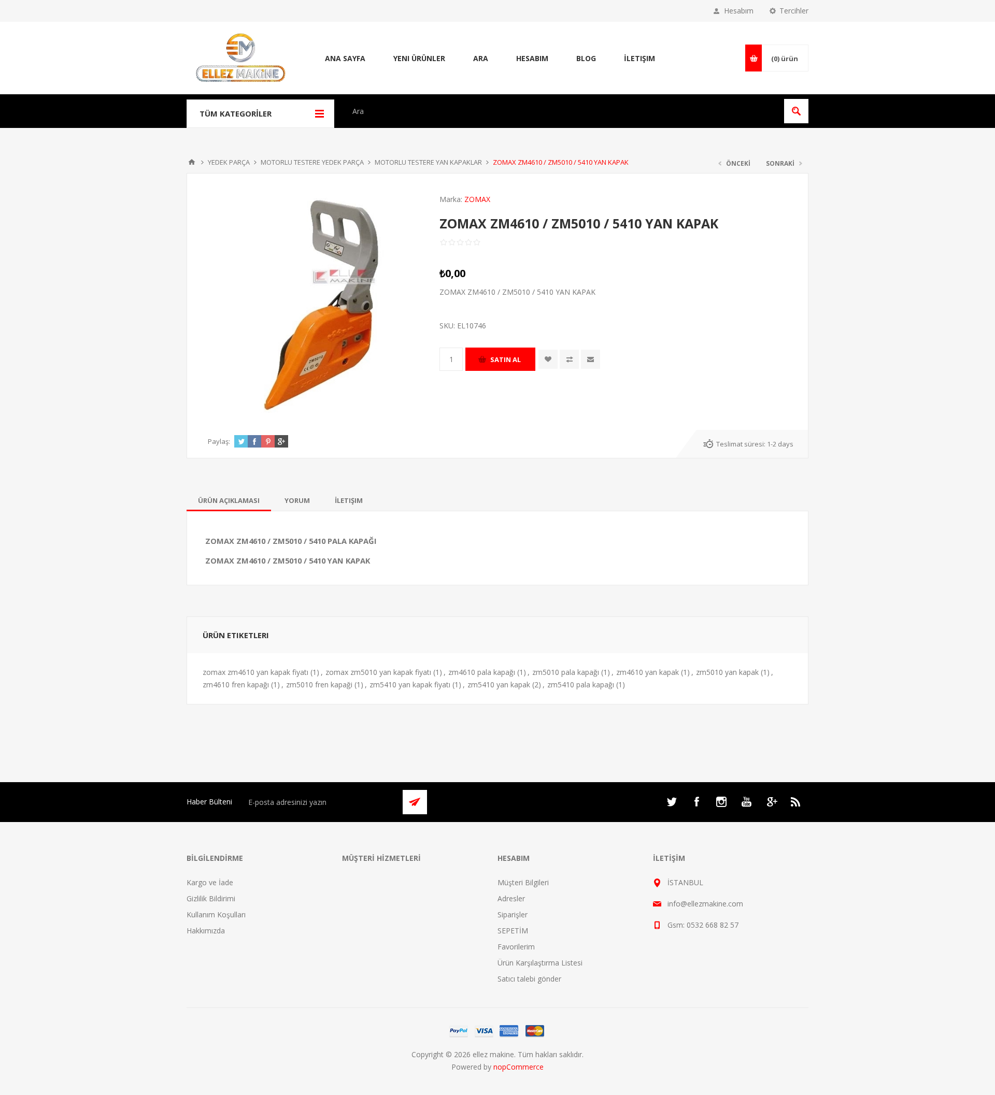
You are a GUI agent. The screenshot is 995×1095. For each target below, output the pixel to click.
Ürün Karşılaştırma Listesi (539, 963)
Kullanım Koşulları (216, 914)
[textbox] (562, 111)
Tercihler (793, 11)
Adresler (511, 898)
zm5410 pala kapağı (580, 684)
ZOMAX (477, 199)
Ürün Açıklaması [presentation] (229, 500)
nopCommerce (518, 1067)
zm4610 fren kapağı (236, 684)
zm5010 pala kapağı (565, 672)
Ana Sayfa (345, 58)
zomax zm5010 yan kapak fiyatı (378, 672)
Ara (480, 58)
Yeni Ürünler (419, 58)
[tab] (229, 500)
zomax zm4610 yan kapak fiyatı (255, 672)
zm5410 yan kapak (498, 684)
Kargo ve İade (210, 882)
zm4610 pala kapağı (481, 672)
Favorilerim (516, 947)
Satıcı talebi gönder (529, 979)
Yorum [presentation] (297, 500)
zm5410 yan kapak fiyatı (409, 684)
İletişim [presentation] (349, 500)
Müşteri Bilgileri (523, 882)
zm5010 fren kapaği (319, 684)
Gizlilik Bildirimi (211, 898)
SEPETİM (512, 930)
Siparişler (512, 914)
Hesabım (739, 11)
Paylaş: (219, 441)
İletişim (639, 58)
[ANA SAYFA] (192, 162)
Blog (586, 58)
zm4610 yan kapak (647, 672)
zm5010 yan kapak (727, 672)
